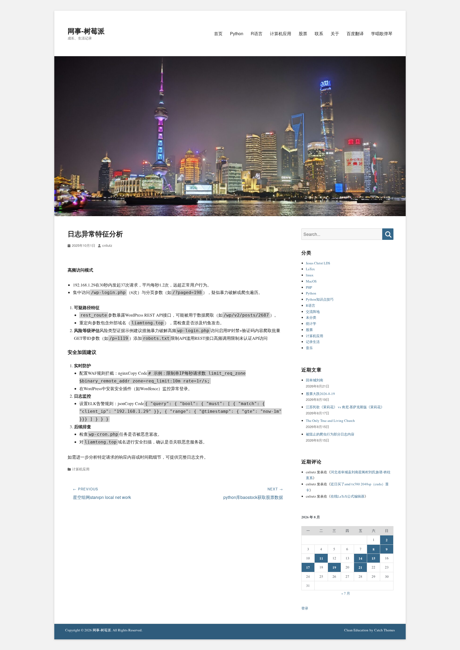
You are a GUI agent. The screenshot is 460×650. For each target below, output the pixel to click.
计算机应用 (280, 33)
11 (321, 558)
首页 (218, 33)
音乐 (309, 347)
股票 (303, 33)
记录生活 (313, 341)
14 (360, 558)
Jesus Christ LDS (318, 263)
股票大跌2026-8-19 (320, 393)
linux (310, 275)
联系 (319, 33)
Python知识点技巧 (320, 299)
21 (360, 567)
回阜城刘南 (314, 380)
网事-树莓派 (86, 31)
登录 (304, 608)
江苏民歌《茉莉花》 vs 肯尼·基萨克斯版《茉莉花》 (345, 407)
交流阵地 (313, 311)
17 (308, 567)
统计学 (311, 323)
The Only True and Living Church (330, 420)
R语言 (256, 33)
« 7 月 (345, 593)
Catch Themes (384, 630)
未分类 (311, 317)
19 (334, 567)
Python (236, 33)
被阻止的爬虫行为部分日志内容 (330, 434)
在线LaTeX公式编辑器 (347, 496)
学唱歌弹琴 (381, 33)
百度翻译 (355, 33)
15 (373, 558)
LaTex (310, 269)
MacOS (311, 281)
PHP (309, 287)
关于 (335, 33)
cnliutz (107, 245)
